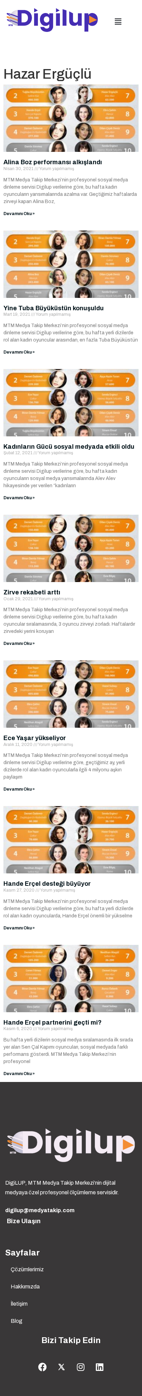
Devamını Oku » (19, 213)
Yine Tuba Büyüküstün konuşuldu (53, 308)
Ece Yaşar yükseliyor (34, 738)
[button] (118, 21)
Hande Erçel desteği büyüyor (47, 883)
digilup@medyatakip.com (39, 1210)
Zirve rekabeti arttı (31, 592)
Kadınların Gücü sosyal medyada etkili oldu (68, 446)
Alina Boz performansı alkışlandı (52, 162)
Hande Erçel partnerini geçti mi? (52, 1022)
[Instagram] (80, 1366)
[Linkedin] (99, 1366)
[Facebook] (42, 1366)
